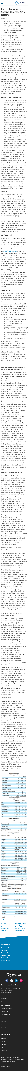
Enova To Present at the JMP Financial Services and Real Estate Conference (20, 926)
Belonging (4, 1044)
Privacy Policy (16, 1057)
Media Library (5, 1011)
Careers (3, 1038)
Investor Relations (6, 1008)
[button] (2, 2)
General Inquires (19, 1059)
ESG (2, 1025)
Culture (3, 1041)
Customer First (5, 948)
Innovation (4, 950)
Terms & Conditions (6, 1057)
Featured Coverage (7, 958)
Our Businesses (5, 1005)
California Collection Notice (8, 1061)
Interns (3, 1047)
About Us (4, 1002)
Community (5, 953)
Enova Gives (4, 1028)
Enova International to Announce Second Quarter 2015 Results (6, 926)
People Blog (4, 1050)
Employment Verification (7, 1059)
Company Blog (5, 1014)
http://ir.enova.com (10, 251)
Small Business (5, 955)
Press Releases (5, 960)
